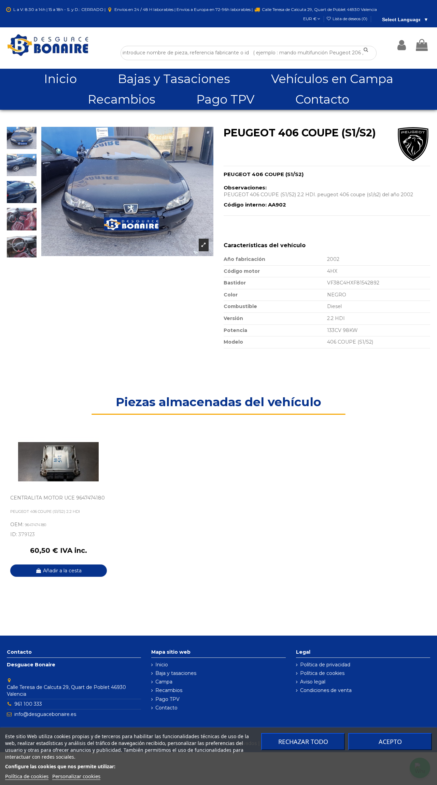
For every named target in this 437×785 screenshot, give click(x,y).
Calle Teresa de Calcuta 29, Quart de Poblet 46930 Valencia (319, 9)
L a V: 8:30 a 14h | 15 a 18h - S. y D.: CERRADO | (59, 9)
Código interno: (245, 204)
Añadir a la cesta (62, 571)
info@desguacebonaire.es (45, 714)
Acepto (390, 741)
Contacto (166, 708)
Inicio (161, 665)
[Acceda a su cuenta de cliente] (401, 45)
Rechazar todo (303, 741)
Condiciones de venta (326, 690)
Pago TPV (167, 699)
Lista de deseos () (350, 18)
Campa (163, 682)
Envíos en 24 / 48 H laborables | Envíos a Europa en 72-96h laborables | (183, 9)
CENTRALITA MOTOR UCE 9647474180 (57, 498)
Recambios (168, 690)
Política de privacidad (325, 665)
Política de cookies (322, 673)
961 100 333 (28, 704)
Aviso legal (312, 682)
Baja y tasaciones (175, 673)
